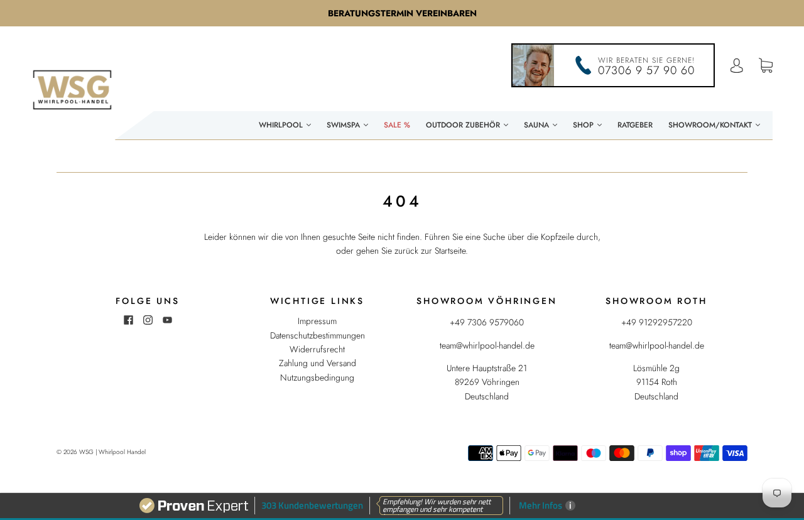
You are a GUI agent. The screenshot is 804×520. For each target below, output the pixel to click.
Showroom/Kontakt (711, 125)
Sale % (397, 125)
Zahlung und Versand (317, 363)
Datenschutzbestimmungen (317, 335)
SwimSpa (344, 125)
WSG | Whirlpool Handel (112, 452)
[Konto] (737, 66)
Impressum (317, 321)
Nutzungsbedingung (317, 377)
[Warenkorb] (766, 66)
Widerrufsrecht (317, 349)
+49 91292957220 (656, 322)
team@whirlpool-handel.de (487, 345)
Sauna (537, 125)
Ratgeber (635, 125)
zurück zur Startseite (429, 250)
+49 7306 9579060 (487, 322)
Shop (584, 125)
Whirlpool (282, 125)
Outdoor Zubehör (464, 125)
